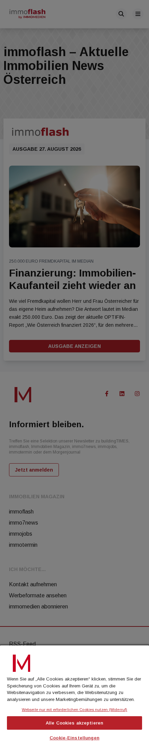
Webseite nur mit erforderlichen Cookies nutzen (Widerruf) (74, 710)
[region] (74, 695)
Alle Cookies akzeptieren (74, 723)
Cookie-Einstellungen (74, 737)
